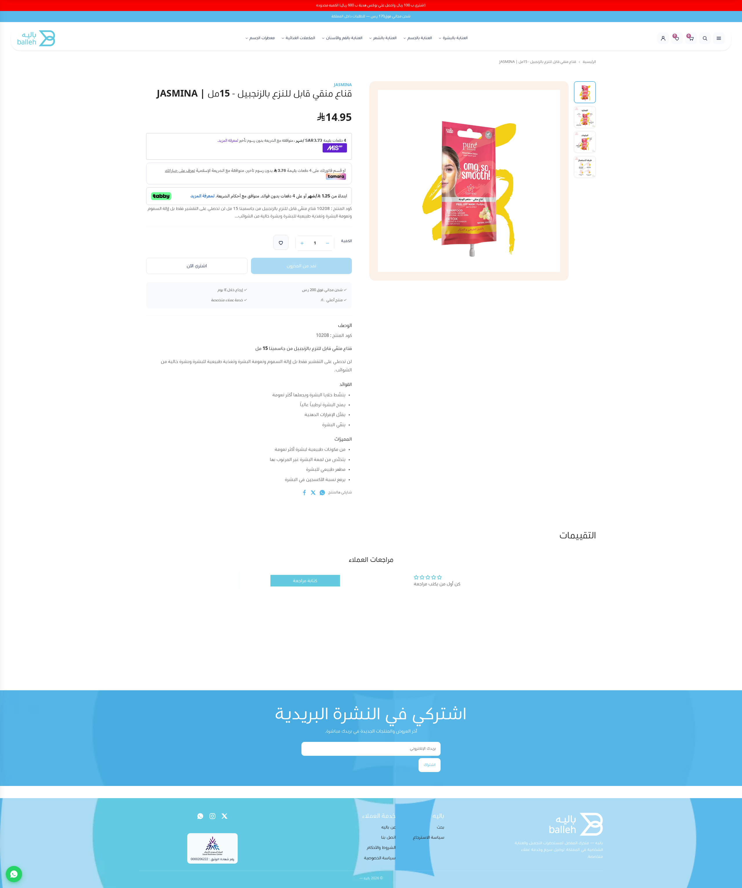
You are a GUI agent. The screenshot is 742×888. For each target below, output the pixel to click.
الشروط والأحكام (381, 847)
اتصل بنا (388, 837)
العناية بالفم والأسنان (344, 38)
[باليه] (36, 38)
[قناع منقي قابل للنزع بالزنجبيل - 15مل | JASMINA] (585, 117)
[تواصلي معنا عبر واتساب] (14, 874)
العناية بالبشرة (455, 38)
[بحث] (705, 38)
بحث (440, 827)
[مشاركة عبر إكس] (313, 492)
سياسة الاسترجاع (428, 837)
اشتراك (429, 765)
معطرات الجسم (262, 38)
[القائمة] (719, 38)
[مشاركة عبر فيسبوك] (304, 492)
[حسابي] (663, 38)
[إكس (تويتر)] (224, 816)
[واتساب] (200, 816)
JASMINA (343, 85)
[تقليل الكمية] (327, 243)
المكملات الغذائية (300, 38)
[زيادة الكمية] (302, 243)
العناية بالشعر (385, 38)
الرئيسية (589, 62)
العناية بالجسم (420, 38)
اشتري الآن (197, 266)
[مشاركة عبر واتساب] (322, 492)
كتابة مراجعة (305, 580)
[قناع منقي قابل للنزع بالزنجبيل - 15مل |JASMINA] (585, 92)
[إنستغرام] (212, 816)
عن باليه (388, 827)
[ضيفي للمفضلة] (280, 242)
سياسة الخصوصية (380, 858)
